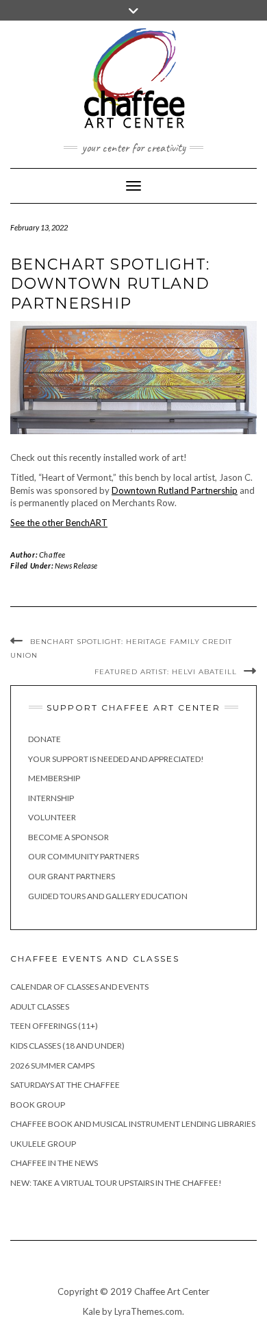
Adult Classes (39, 1006)
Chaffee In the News (54, 1163)
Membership (54, 778)
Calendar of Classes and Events (79, 986)
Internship (51, 798)
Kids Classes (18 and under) (67, 1045)
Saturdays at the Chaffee (65, 1085)
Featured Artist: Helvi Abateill (165, 671)
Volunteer (52, 817)
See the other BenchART (58, 522)
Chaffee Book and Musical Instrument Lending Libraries (132, 1124)
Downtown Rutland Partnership (175, 490)
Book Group (37, 1104)
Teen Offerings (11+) (54, 1026)
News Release (76, 565)
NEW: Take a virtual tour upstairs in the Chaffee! (116, 1183)
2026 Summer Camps (52, 1065)
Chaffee (52, 554)
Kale (91, 1311)
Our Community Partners (83, 856)
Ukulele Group (43, 1144)
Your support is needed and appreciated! (116, 759)
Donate (44, 739)
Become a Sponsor (68, 837)
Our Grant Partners (71, 876)
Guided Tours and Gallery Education (108, 896)
